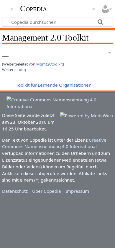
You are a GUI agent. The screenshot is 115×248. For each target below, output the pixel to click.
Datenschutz (15, 191)
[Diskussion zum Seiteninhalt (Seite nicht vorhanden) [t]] (18, 52)
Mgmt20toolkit (49, 64)
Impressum (77, 191)
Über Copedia (46, 191)
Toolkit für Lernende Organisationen (53, 85)
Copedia (33, 8)
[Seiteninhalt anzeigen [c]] (5, 52)
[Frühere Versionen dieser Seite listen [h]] (94, 52)
